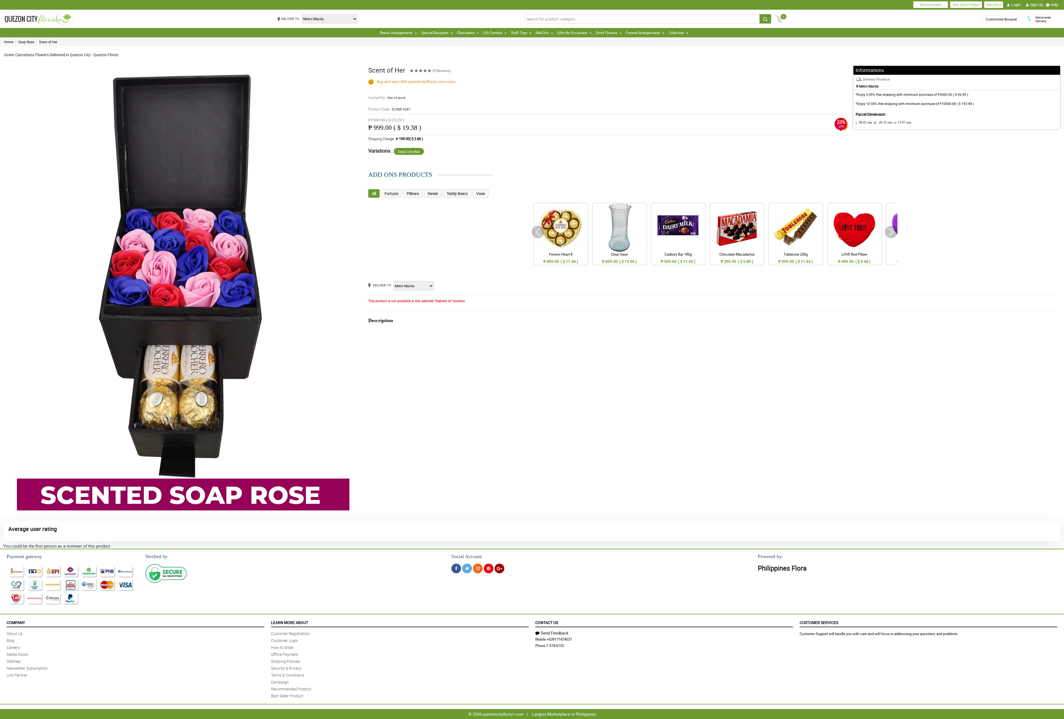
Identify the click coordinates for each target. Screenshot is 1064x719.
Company (16, 622)
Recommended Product (291, 689)
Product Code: (389, 109)
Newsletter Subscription (27, 668)
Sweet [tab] (433, 193)
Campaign (280, 682)
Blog (10, 640)
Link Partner (17, 675)
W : (883, 122)
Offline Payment (284, 654)
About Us (14, 633)
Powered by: (770, 556)
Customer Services (819, 622)
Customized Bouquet (1001, 19)
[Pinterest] (488, 568)
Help (1054, 4)
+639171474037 (559, 639)
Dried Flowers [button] (606, 32)
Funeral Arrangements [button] (643, 32)
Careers (13, 647)
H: (902, 122)
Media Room (17, 654)
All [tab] (374, 193)
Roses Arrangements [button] (396, 32)
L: (864, 122)
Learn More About (289, 622)
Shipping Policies (285, 661)
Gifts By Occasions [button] (572, 32)
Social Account (466, 556)
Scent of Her (48, 42)
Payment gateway (24, 556)
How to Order (282, 647)
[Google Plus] (499, 568)
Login (1016, 4)
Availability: (387, 97)
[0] (778, 18)
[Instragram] (478, 568)
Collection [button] (676, 32)
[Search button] (765, 19)
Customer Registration (290, 633)
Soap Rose (26, 42)
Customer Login (284, 640)
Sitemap (14, 661)
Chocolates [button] (466, 32)
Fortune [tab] (391, 193)
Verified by (156, 556)
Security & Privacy (286, 668)
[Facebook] (456, 568)
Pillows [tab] (413, 193)
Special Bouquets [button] (435, 32)
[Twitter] (467, 568)
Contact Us (546, 622)
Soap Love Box (409, 151)
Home (8, 42)
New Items (993, 4)
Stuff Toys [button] (519, 32)
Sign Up (1036, 4)
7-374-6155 (555, 645)
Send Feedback (555, 633)
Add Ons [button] (542, 32)
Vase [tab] (480, 193)
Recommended (930, 4)
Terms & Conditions (287, 675)
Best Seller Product (966, 4)
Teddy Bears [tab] (457, 193)
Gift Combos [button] (493, 32)
